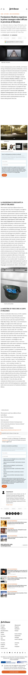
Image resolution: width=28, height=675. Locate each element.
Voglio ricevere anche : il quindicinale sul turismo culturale (13, 472)
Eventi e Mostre (18, 633)
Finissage (17, 637)
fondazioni (6, 38)
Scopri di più (9, 504)
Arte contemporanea (14, 13)
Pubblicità (3, 644)
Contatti (2, 646)
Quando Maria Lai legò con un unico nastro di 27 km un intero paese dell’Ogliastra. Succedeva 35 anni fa (17, 571)
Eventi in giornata (18, 639)
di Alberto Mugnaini (11, 580)
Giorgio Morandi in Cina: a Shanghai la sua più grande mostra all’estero (16, 530)
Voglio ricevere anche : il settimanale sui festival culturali (13, 475)
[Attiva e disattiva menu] (1, 9)
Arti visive (6, 13)
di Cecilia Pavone (11, 524)
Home (2, 13)
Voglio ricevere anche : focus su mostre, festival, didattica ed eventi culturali (14, 459)
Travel (16, 644)
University (17, 642)
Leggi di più (25, 545)
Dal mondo (3, 636)
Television (3, 640)
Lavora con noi (4, 648)
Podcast (16, 630)
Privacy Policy (17, 172)
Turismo (2, 634)
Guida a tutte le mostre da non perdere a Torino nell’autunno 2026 (17, 538)
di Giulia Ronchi (5, 35)
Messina (13, 38)
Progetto (2, 627)
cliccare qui (5, 440)
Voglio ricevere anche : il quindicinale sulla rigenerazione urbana (13, 466)
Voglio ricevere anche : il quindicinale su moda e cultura (13, 469)
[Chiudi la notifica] (27, 664)
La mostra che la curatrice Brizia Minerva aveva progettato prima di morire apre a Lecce (17, 523)
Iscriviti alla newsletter (14, 671)
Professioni (3, 628)
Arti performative (4, 630)
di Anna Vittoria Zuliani (12, 532)
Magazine (17, 627)
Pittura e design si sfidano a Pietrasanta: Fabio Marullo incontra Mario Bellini (16, 578)
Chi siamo (3, 642)
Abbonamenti (17, 625)
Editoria (2, 632)
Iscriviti (4, 175)
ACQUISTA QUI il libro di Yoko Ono (10, 433)
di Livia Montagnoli (11, 574)
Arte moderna (10, 528)
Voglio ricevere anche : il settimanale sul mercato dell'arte (14, 463)
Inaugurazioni (17, 635)
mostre (20, 38)
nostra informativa (7, 480)
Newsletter (17, 628)
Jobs (2, 638)
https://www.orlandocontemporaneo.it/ (11, 430)
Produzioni (17, 646)
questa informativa (5, 482)
